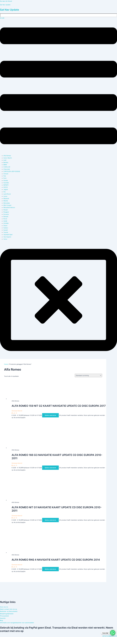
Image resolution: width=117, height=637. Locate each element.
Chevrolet (6, 169)
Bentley (5, 162)
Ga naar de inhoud (6, 1)
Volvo (5, 239)
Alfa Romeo (7, 155)
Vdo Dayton (7, 237)
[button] (58, 86)
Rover (5, 219)
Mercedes (6, 203)
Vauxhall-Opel (7, 234)
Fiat (4, 176)
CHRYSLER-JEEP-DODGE (11, 171)
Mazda (5, 201)
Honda (5, 180)
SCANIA (6, 223)
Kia (4, 192)
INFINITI (5, 185)
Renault (5, 216)
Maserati (6, 198)
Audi (4, 160)
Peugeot (6, 212)
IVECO (5, 187)
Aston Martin (7, 158)
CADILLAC (6, 167)
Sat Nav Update (5, 5)
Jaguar (5, 189)
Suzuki (5, 230)
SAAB (5, 221)
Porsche (6, 214)
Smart (5, 225)
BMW (5, 165)
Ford (4, 178)
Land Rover (7, 194)
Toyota (5, 232)
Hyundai (6, 183)
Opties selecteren (50, 415)
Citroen (5, 174)
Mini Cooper (7, 205)
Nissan (5, 210)
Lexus (5, 196)
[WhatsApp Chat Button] (112, 632)
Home (6, 364)
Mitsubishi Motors (9, 207)
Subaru (5, 228)
